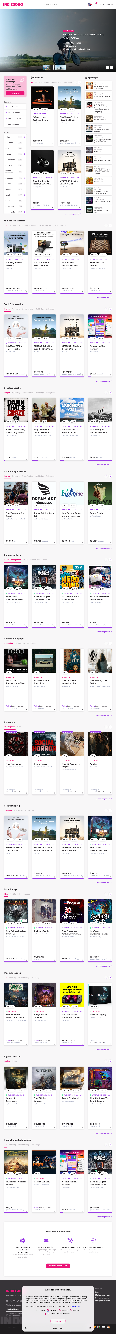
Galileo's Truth (41, 931)
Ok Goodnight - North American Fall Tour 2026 (100, 432)
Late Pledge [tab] (39, 309)
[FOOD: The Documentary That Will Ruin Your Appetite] (16, 661)
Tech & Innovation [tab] (42, 82)
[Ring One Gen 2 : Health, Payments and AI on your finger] (42, 161)
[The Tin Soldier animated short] (72, 661)
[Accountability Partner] (100, 326)
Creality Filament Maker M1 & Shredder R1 (14, 265)
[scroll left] (107, 67)
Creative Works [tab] (56, 82)
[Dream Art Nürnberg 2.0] (44, 493)
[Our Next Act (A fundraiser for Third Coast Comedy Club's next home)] (72, 410)
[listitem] (15, 137)
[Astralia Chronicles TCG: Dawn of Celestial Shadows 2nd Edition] (100, 577)
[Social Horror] (44, 744)
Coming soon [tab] (9, 727)
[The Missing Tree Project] (100, 661)
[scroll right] (111, 67)
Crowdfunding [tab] (27, 309)
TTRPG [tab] (25, 560)
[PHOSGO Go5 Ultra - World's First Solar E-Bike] (69, 97)
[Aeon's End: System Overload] (16, 911)
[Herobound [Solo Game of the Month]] (72, 577)
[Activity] (95, 4)
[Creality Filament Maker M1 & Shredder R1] (16, 243)
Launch (15, 93)
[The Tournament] (16, 744)
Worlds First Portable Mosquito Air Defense (71, 265)
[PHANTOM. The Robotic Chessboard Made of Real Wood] (100, 243)
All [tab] (32, 82)
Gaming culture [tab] (60, 225)
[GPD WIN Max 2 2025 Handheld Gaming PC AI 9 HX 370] (44, 243)
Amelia (93, 764)
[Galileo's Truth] (44, 911)
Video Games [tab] (35, 560)
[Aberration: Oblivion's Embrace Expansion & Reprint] (16, 577)
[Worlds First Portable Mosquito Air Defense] (72, 243)
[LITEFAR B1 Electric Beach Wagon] (69, 161)
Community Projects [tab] (45, 225)
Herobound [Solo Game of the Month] (70, 599)
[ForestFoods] (100, 493)
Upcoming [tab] (16, 309)
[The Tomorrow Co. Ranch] (16, 493)
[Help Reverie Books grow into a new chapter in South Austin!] (72, 493)
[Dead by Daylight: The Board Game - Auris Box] (44, 577)
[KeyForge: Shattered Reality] (100, 911)
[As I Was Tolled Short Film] (44, 661)
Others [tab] (44, 560)
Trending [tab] (8, 810)
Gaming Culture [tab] (70, 82)
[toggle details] (53, 145)
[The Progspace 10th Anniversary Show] (72, 911)
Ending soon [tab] (50, 309)
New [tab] (19, 727)
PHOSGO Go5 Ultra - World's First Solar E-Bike (69, 120)
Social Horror (40, 764)
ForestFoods (96, 513)
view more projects (72, 214)
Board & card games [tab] (12, 560)
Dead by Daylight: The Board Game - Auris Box (43, 599)
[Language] (90, 4)
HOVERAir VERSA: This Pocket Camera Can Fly (14, 349)
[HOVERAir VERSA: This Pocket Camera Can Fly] (16, 326)
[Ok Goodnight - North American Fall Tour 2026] (100, 410)
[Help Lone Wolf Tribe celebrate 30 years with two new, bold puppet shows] (44, 410)
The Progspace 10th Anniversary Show (70, 934)
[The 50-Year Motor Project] (72, 744)
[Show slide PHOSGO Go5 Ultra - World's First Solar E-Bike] (60, 67)
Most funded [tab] (18, 810)
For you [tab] (7, 309)
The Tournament (14, 764)
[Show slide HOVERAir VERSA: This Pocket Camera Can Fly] (48, 67)
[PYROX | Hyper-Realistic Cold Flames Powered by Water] (42, 97)
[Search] (44, 4)
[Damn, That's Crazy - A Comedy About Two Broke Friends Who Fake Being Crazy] (16, 410)
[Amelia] (100, 744)
